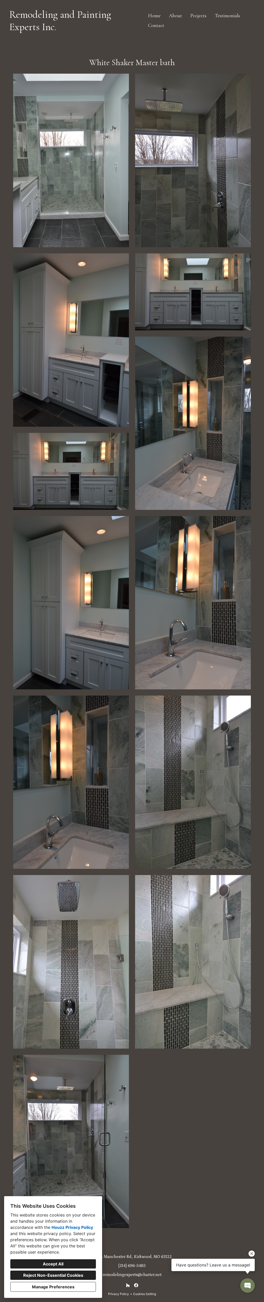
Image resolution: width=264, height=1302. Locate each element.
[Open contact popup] (247, 1285)
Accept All (53, 1263)
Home (154, 16)
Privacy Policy (118, 1294)
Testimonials (227, 16)
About (175, 16)
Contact (156, 25)
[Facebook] (136, 1285)
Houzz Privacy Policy (72, 1227)
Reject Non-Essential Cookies (53, 1275)
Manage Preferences (53, 1286)
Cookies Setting (144, 1294)
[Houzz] (128, 1285)
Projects (198, 16)
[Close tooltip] (252, 1253)
